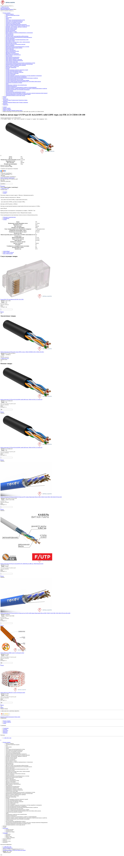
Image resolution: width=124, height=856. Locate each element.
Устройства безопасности (11, 86)
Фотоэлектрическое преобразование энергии (16, 91)
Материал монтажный (11, 52)
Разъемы (7, 68)
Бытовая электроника (10, 30)
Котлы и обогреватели (11, 50)
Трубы (7, 83)
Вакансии (10, 102)
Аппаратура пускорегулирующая (13, 23)
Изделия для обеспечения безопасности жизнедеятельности (19, 37)
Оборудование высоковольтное (12, 57)
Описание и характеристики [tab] (9, 217)
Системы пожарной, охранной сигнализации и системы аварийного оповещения (24, 75)
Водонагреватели (9, 33)
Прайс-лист (5, 104)
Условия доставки (7, 100)
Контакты (5, 103)
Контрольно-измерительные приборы (14, 47)
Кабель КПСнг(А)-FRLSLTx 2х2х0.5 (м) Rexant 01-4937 (13, 692)
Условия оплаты (14, 100)
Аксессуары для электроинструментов (14, 21)
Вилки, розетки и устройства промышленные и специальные (19, 32)
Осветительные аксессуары (12, 61)
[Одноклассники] (2, 170)
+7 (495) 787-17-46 (5, 7)
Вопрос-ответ (16, 102)
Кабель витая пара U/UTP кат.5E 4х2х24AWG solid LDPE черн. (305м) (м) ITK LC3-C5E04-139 (21, 399)
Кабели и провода (10, 14)
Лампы (7, 18)
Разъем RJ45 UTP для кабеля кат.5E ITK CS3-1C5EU (12, 299)
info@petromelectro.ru (5, 8)
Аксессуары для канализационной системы (15, 19)
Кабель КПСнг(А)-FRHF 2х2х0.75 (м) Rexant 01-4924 (12, 652)
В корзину (3, 186)
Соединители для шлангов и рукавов (14, 82)
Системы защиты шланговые (12, 73)
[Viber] (4, 170)
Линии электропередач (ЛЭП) (12, 51)
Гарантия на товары (23, 100)
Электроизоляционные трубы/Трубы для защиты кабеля (18, 94)
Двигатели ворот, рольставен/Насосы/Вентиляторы (17, 36)
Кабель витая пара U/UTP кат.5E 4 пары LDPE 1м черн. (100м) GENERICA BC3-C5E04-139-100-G (22, 351)
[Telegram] (5, 170)
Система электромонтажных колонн (14, 71)
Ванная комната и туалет (11, 31)
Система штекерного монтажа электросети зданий (17, 69)
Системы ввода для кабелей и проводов (14, 72)
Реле (7, 16)
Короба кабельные (10, 48)
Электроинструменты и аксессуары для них (15, 95)
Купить (2, 311)
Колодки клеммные (10, 45)
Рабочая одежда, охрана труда (12, 66)
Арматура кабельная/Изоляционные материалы (16, 24)
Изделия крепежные (10, 38)
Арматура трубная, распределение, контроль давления (18, 25)
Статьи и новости (7, 722)
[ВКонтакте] (1, 170)
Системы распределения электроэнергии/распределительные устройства (22, 78)
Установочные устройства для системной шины (16, 85)
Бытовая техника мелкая (11, 29)
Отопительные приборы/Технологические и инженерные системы (20, 62)
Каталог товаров (6, 12)
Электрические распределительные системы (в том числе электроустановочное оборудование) (26, 93)
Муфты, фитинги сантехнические (13, 54)
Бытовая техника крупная (11, 28)
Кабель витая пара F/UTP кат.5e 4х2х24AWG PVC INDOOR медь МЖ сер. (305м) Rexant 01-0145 (22, 563)
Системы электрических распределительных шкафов (17, 80)
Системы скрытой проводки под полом (14, 79)
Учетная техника (9, 90)
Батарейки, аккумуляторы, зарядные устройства (16, 26)
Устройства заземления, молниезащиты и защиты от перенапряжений (21, 87)
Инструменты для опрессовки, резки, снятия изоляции (18, 41)
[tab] (6, 218)
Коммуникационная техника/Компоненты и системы (17, 46)
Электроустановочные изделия (12, 15)
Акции (4, 97)
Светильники (9, 17)
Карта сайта (17, 716)
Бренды (4, 96)
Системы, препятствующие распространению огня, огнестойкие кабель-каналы (23, 81)
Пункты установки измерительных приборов (16, 65)
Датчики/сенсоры (9, 35)
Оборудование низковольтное (12, 58)
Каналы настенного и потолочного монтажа (15, 44)
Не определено (9, 55)
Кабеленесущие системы (11, 43)
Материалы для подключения (12, 53)
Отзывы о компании (23, 102)
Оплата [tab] (4, 193)
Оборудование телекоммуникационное (14, 60)
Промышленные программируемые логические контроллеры (19, 64)
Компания (5, 101)
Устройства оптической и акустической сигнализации (18, 89)
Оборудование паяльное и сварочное (14, 59)
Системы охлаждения (10, 74)
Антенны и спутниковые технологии (14, 22)
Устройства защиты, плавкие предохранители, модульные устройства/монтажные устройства (26, 88)
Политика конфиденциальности (8, 716)
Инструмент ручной (10, 40)
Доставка (5, 729)
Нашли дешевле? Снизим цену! (7, 177)
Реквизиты (5, 102)
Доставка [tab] (5, 191)
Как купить (5, 98)
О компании (6, 728)
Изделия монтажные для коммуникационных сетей (17, 39)
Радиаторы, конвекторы (11, 67)
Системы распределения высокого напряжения (16, 76)
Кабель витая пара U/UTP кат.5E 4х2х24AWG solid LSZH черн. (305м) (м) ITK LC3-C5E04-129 (21, 447)
